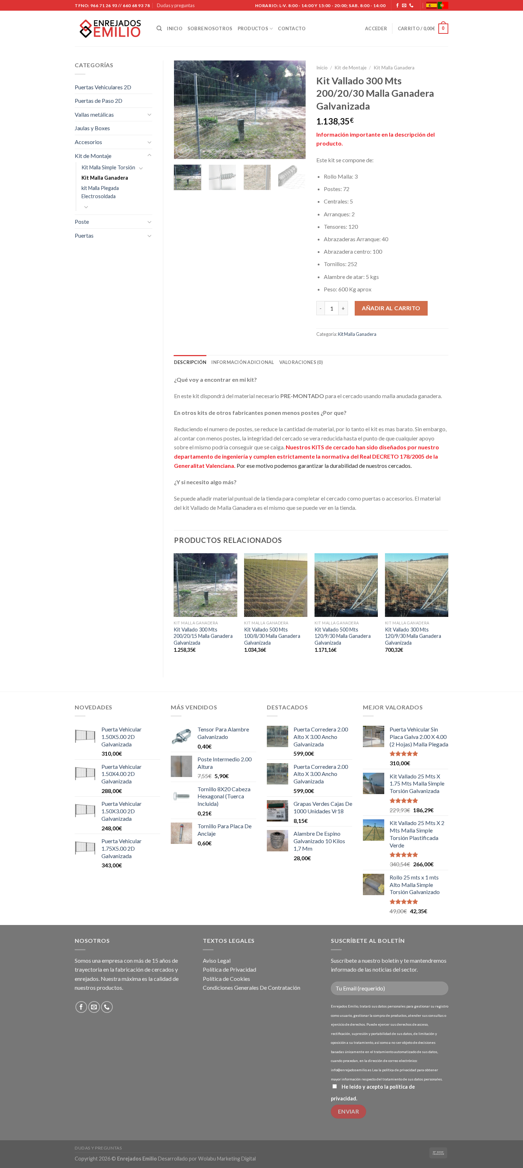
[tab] (190, 362)
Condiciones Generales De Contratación (251, 987)
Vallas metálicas (94, 114)
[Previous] (185, 110)
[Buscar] (159, 28)
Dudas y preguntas (176, 5)
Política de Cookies (226, 978)
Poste (82, 221)
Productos (253, 28)
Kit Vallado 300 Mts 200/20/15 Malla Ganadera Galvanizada (203, 636)
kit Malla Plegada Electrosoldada (100, 192)
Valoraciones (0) (301, 362)
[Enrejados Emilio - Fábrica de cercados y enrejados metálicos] (110, 28)
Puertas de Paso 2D (98, 100)
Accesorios (88, 141)
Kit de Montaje (93, 155)
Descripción (190, 362)
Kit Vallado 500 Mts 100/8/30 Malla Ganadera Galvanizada (272, 636)
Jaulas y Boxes (92, 128)
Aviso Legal (217, 960)
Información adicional (242, 362)
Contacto (292, 28)
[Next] (294, 110)
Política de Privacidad (229, 969)
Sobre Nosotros (210, 28)
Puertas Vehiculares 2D (103, 87)
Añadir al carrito (391, 308)
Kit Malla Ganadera (104, 178)
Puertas (84, 235)
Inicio (175, 28)
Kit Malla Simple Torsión (108, 167)
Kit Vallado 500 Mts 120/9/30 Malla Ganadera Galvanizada (343, 636)
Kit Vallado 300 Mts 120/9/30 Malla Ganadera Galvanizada (413, 636)
